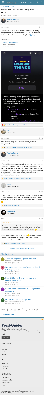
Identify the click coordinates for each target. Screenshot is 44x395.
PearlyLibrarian (7, 15)
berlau (7, 293)
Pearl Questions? (17, 261)
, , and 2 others (15, 243)
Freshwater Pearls (15, 293)
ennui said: (5, 223)
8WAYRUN (23, 393)
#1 (42, 27)
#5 (42, 219)
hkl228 (7, 282)
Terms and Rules (7, 380)
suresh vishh (8, 301)
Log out (4, 368)
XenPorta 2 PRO (5, 393)
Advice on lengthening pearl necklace (20, 258)
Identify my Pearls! (18, 301)
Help (3, 385)
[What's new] (37, 2)
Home (4, 347)
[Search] (42, 2)
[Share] (39, 27)
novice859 (8, 261)
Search (4, 354)
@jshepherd (34, 35)
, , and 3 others (17, 125)
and (12, 205)
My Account (5, 366)
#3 (42, 160)
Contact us (5, 377)
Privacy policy (6, 382)
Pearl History (15, 271)
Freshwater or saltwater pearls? (18, 299)
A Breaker (8, 271)
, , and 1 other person (18, 147)
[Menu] (2, 2)
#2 (42, 138)
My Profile (5, 363)
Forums (4, 349)
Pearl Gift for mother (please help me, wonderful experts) (20, 279)
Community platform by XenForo (17, 391)
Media (4, 352)
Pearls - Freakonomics (10, 42)
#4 (42, 192)
